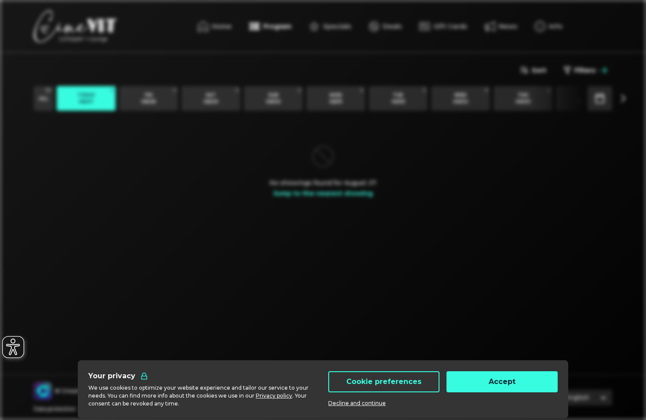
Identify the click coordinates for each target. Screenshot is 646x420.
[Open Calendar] (600, 98)
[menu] (548, 26)
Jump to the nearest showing (323, 193)
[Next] (622, 98)
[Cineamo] (42, 391)
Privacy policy (274, 395)
